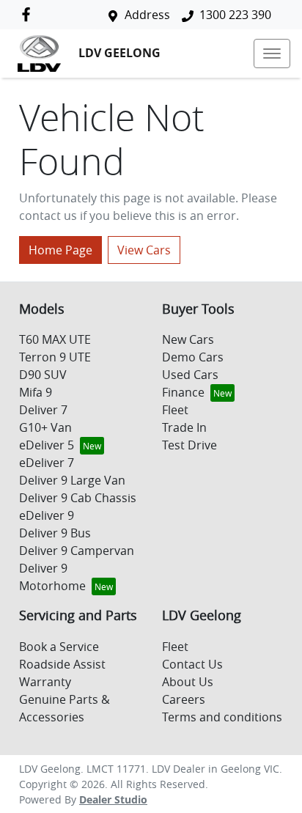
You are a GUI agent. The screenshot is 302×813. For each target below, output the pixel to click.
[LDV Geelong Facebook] (29, 14)
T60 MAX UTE (55, 339)
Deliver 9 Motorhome (52, 577)
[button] (272, 53)
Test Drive (189, 445)
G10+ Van (45, 427)
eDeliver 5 (46, 445)
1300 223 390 (235, 15)
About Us (187, 682)
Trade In (184, 427)
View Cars (144, 250)
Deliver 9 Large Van (72, 480)
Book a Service (59, 647)
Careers (183, 699)
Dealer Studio (113, 799)
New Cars (188, 339)
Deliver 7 (43, 410)
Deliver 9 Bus (55, 533)
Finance (183, 392)
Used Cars (190, 375)
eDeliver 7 (46, 463)
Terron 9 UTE (55, 357)
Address (147, 15)
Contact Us (192, 664)
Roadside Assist (62, 664)
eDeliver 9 (46, 515)
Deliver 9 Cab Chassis (77, 498)
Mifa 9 (35, 392)
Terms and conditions (222, 717)
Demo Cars (193, 357)
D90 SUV (43, 375)
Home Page (60, 250)
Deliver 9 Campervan (76, 550)
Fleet (175, 410)
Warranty (45, 682)
